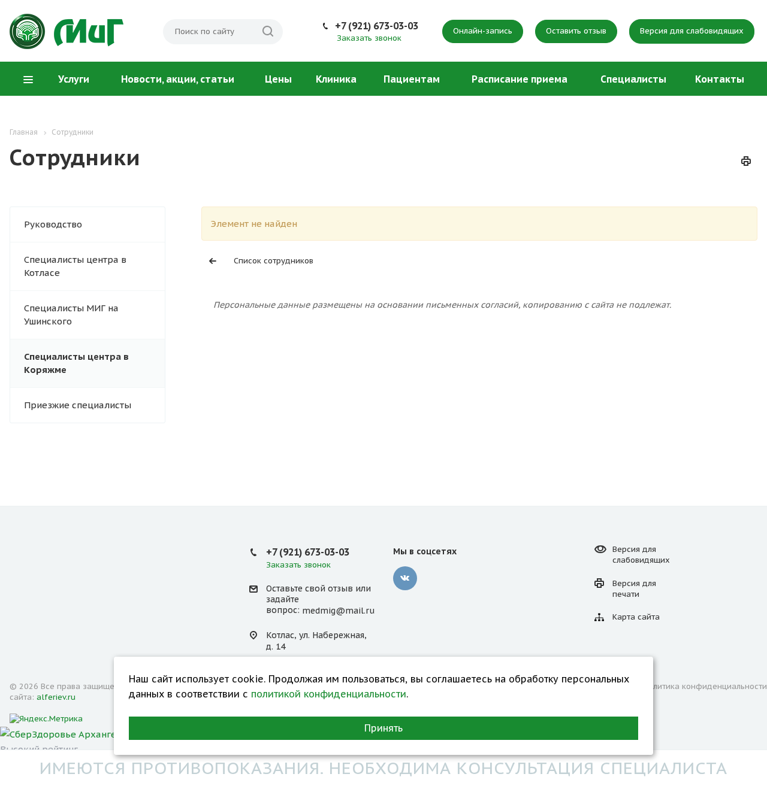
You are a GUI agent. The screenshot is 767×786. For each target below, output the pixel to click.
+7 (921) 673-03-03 (376, 26)
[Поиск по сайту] (268, 31)
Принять (383, 728)
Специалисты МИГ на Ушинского (71, 314)
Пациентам (412, 79)
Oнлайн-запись (482, 31)
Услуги (73, 79)
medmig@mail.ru (338, 610)
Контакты (719, 79)
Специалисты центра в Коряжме (76, 363)
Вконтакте (405, 578)
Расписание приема (519, 79)
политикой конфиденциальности (328, 694)
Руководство (53, 224)
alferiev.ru (56, 697)
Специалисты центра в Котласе (75, 266)
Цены (278, 79)
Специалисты (633, 79)
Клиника (336, 79)
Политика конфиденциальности (705, 686)
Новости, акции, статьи (177, 79)
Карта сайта (636, 617)
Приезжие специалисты (77, 405)
